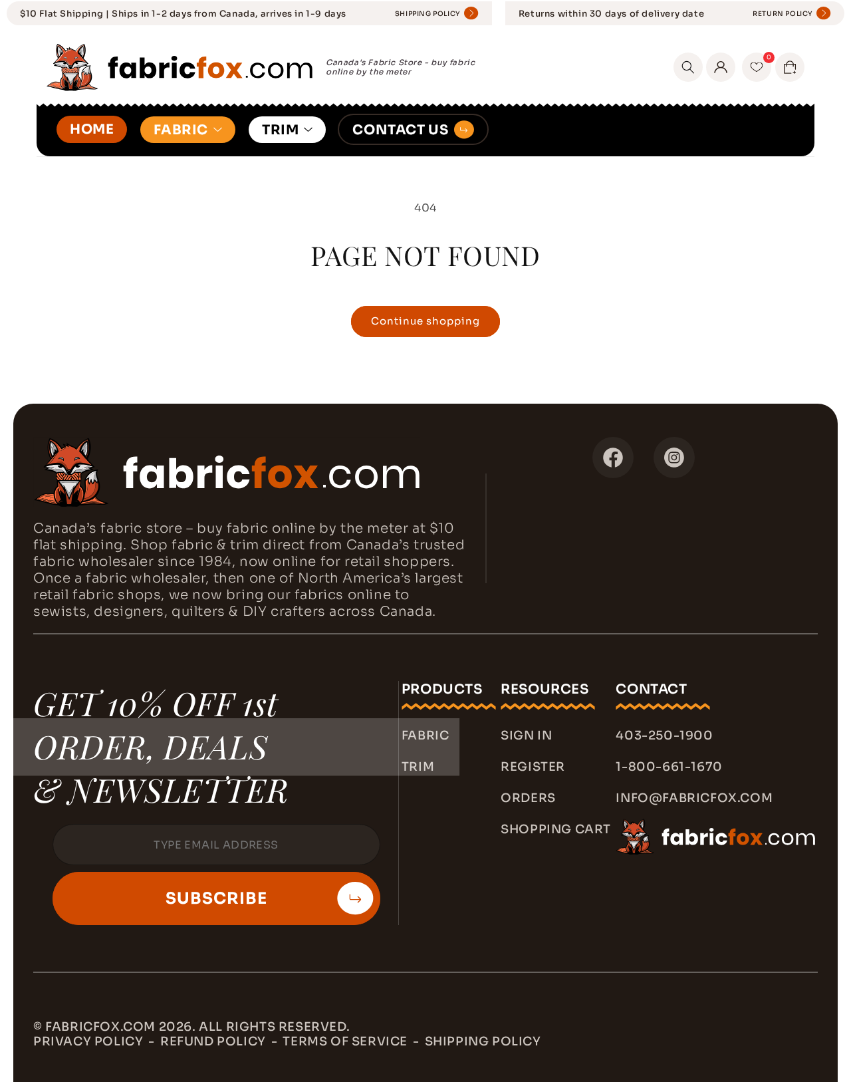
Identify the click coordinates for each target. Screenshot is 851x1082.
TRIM (280, 130)
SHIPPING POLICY (428, 13)
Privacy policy (88, 1041)
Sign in (526, 735)
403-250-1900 (664, 735)
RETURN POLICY (783, 13)
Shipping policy (483, 1041)
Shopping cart (556, 829)
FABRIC (181, 130)
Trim (418, 766)
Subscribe (216, 898)
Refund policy (213, 1041)
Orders (528, 798)
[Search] (688, 67)
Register (533, 766)
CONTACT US (400, 130)
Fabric (425, 735)
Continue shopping (425, 321)
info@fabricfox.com (694, 798)
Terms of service (345, 1041)
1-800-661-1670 (669, 766)
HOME (92, 129)
